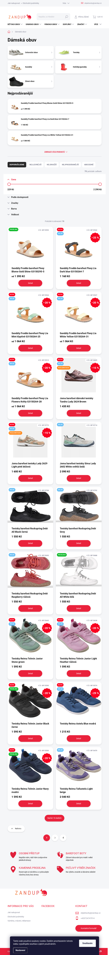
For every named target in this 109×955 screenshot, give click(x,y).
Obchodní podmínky (31, 3)
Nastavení (20, 950)
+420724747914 (88, 918)
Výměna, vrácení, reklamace (19, 921)
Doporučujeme (17, 165)
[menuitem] (15, 24)
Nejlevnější (35, 165)
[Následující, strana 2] (55, 837)
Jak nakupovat (14, 3)
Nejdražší (52, 165)
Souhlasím (87, 943)
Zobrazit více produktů (54, 152)
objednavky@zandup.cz (90, 913)
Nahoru (18, 828)
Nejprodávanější (70, 165)
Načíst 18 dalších (54, 818)
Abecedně (88, 165)
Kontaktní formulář (89, 928)
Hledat (66, 17)
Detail (30, 283)
